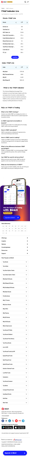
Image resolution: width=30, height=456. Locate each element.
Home (3, 8)
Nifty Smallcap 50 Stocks (8, 287)
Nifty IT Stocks (6, 300)
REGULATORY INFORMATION (8, 446)
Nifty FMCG (5, 308)
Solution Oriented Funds (8, 368)
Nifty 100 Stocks (6, 321)
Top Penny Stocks (7, 343)
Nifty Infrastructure (7, 326)
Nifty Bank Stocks (7, 291)
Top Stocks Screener (7, 381)
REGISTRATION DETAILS (7, 444)
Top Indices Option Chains (9, 274)
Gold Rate (5, 398)
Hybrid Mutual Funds (7, 364)
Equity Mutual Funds (7, 355)
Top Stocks (5, 262)
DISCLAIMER (17, 444)
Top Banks (5, 385)
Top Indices (5, 266)
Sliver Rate (5, 402)
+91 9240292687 (5, 415)
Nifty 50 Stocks (6, 317)
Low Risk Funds (6, 372)
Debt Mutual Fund (7, 360)
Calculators (5, 377)
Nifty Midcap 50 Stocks (8, 283)
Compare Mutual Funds (8, 389)
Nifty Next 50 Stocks (7, 279)
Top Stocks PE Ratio (7, 330)
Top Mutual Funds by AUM (9, 351)
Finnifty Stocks (6, 296)
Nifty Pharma (6, 313)
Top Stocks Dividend (7, 334)
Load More (15, 57)
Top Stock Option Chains (8, 270)
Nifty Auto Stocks (7, 304)
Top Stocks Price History (8, 338)
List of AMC (5, 347)
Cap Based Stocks (7, 394)
